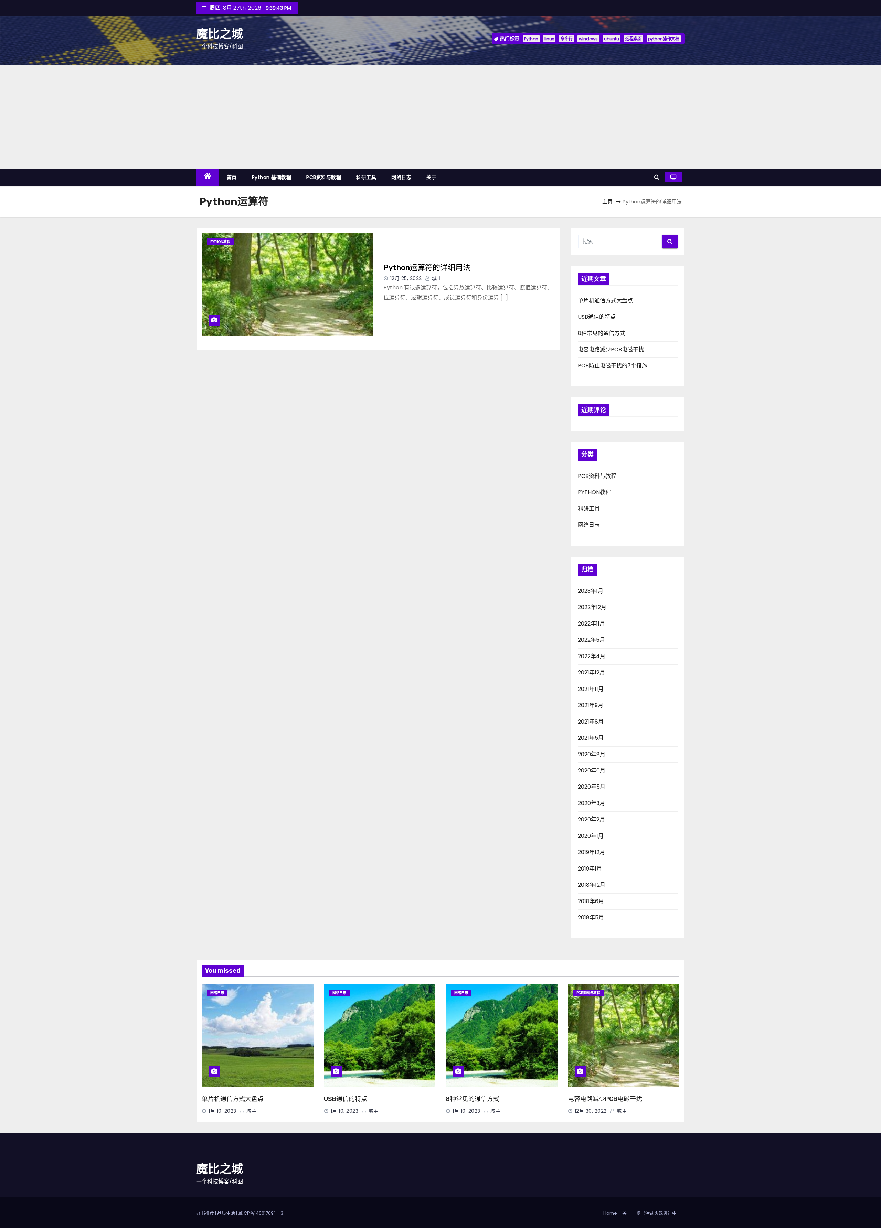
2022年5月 (591, 640)
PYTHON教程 (220, 241)
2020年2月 (591, 819)
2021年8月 (591, 722)
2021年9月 (590, 705)
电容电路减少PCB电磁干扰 (611, 349)
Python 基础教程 (271, 177)
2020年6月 (591, 771)
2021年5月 (591, 738)
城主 (436, 278)
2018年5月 (591, 917)
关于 (431, 177)
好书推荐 (205, 1213)
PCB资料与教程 (323, 177)
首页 (232, 177)
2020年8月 (591, 754)
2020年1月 (591, 836)
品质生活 (226, 1213)
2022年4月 (591, 656)
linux (549, 39)
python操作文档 (663, 39)
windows (588, 39)
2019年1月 (590, 869)
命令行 (566, 39)
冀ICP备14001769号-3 (260, 1213)
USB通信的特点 (597, 317)
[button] (656, 177)
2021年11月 (591, 689)
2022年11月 (591, 624)
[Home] (207, 177)
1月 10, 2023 (222, 1111)
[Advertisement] (440, 117)
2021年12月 (591, 672)
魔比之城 (219, 34)
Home (610, 1213)
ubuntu (611, 39)
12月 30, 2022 (591, 1111)
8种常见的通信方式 (601, 333)
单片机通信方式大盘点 (605, 301)
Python (531, 39)
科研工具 (366, 177)
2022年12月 (592, 607)
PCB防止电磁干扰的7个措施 (612, 366)
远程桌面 (633, 39)
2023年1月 (590, 591)
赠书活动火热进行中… (658, 1213)
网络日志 (401, 177)
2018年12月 (591, 885)
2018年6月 (591, 901)
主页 (607, 201)
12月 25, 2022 (406, 278)
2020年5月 (591, 787)
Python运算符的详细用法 (426, 267)
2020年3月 (591, 803)
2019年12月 (591, 852)
